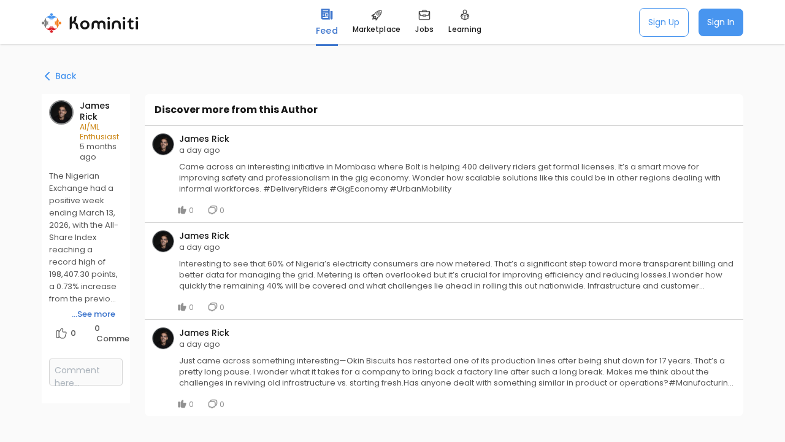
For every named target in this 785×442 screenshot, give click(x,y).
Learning (464, 29)
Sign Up (664, 22)
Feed (327, 30)
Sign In (721, 22)
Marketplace (377, 29)
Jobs (424, 29)
